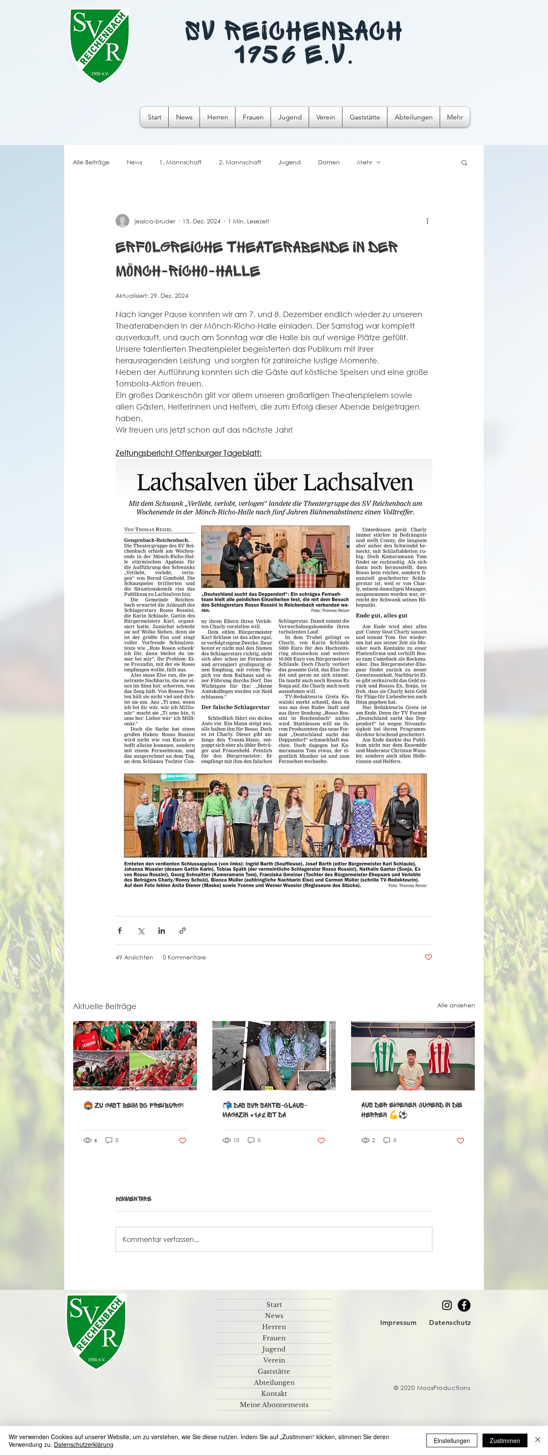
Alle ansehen (456, 1005)
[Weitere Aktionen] (427, 221)
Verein (274, 1360)
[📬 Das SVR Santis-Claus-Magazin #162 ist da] (274, 1055)
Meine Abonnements (274, 1405)
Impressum (398, 1322)
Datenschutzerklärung (83, 1444)
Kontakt (274, 1394)
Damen (329, 162)
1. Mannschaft (180, 162)
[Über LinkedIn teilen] (162, 930)
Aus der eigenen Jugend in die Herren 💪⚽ (411, 1110)
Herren (274, 1327)
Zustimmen (505, 1440)
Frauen (274, 1338)
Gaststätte (274, 1371)
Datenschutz (450, 1322)
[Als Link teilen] (183, 930)
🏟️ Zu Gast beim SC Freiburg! (133, 1106)
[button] (464, 162)
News (134, 162)
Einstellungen (452, 1440)
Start (274, 1305)
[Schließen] (538, 1440)
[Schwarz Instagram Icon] (447, 1305)
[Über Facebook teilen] (120, 930)
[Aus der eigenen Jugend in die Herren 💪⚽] (413, 1055)
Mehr (364, 162)
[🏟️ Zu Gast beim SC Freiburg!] (135, 1055)
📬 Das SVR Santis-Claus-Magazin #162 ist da (265, 1110)
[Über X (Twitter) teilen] (141, 930)
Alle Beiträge (91, 162)
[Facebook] (464, 1305)
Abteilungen (274, 1382)
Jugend (289, 162)
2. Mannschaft (240, 162)
